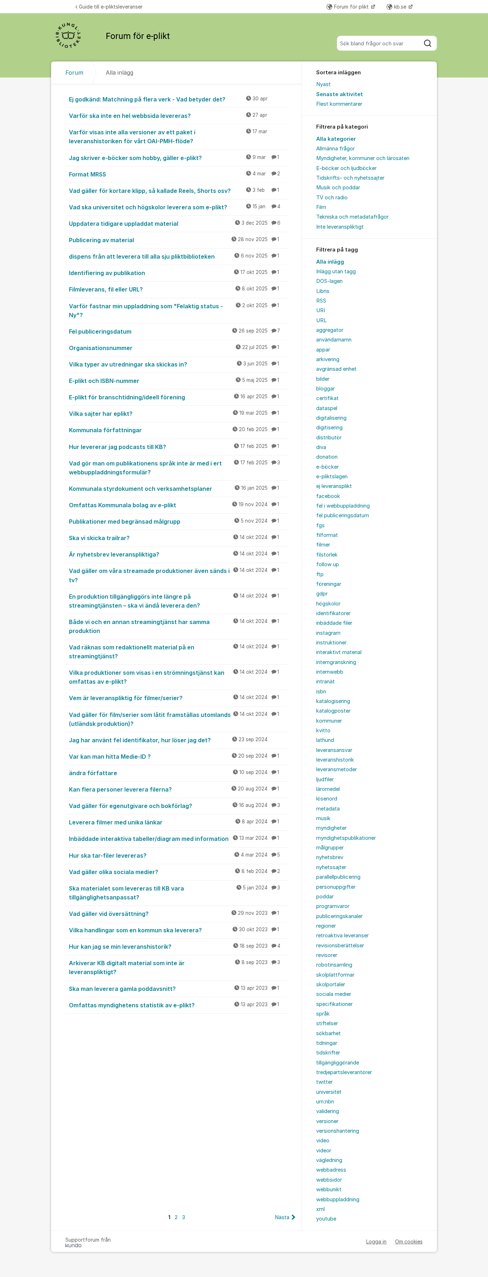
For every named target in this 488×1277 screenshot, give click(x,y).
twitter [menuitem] (324, 1082)
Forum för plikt (352, 7)
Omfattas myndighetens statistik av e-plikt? (174, 1005)
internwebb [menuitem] (329, 672)
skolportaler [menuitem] (330, 984)
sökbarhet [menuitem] (328, 1033)
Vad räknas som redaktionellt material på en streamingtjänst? (174, 652)
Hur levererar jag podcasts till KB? (174, 446)
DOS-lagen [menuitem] (329, 281)
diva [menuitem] (321, 447)
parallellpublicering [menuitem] (338, 877)
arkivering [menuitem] (327, 359)
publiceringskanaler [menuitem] (339, 916)
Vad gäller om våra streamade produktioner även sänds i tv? (174, 575)
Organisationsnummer (174, 347)
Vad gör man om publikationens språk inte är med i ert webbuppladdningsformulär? (174, 468)
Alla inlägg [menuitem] (330, 262)
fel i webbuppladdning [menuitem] (343, 506)
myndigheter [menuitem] (331, 828)
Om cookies (409, 1241)
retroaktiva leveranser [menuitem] (342, 935)
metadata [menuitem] (328, 808)
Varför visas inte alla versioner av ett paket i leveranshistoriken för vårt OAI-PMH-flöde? (168, 137)
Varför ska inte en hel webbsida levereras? (168, 115)
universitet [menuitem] (329, 1092)
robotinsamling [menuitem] (334, 965)
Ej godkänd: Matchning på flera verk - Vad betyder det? (168, 99)
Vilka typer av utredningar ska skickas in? (174, 364)
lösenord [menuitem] (326, 798)
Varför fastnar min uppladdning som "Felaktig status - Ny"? (174, 311)
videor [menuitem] (323, 1150)
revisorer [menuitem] (326, 955)
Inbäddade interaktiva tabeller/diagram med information (174, 838)
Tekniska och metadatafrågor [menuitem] (352, 217)
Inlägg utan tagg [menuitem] (336, 271)
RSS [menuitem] (321, 301)
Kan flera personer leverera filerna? (174, 789)
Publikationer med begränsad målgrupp (174, 521)
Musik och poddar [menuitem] (338, 187)
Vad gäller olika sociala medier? (174, 872)
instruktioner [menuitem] (331, 642)
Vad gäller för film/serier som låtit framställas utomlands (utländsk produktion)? (174, 719)
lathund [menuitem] (325, 740)
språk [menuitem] (323, 1014)
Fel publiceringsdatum (174, 331)
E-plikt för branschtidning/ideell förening (174, 397)
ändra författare (174, 773)
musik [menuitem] (323, 818)
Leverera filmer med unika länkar (174, 822)
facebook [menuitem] (328, 496)
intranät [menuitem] (325, 681)
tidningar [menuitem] (326, 1043)
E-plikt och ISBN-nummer (174, 380)
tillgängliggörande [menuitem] (337, 1062)
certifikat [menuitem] (327, 398)
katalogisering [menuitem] (333, 701)
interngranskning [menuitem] (336, 662)
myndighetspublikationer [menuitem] (346, 838)
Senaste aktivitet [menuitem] (339, 94)
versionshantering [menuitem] (337, 1131)
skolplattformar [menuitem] (335, 975)
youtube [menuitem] (326, 1219)
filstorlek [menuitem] (327, 555)
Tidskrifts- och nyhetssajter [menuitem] (350, 178)
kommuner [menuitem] (329, 721)
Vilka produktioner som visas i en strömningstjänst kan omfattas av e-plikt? (174, 677)
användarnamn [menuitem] (334, 339)
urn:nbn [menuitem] (325, 1101)
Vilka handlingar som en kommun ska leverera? (174, 930)
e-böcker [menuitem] (327, 467)
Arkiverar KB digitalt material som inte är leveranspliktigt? (174, 967)
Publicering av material (174, 240)
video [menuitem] (322, 1140)
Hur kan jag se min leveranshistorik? (174, 946)
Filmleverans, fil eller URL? (174, 289)
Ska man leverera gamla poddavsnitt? (174, 988)
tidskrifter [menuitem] (328, 1052)
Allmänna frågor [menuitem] (335, 148)
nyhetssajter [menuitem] (331, 867)
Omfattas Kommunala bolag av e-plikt (174, 505)
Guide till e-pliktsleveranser (111, 7)
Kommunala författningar (174, 430)
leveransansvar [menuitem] (334, 750)
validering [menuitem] (327, 1111)
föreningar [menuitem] (328, 584)
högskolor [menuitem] (328, 603)
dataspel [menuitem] (326, 408)
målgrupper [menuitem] (330, 847)
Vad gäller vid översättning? (174, 913)
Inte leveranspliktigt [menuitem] (340, 227)
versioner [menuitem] (327, 1121)
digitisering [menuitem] (329, 427)
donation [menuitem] (327, 457)
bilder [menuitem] (322, 379)
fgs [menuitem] (320, 525)
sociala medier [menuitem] (333, 994)
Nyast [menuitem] (323, 84)
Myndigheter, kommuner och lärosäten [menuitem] (362, 158)
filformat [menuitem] (327, 535)
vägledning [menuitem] (329, 1160)
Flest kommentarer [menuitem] (339, 104)
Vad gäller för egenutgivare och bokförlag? (174, 805)
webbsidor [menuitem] (329, 1180)
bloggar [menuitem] (325, 388)
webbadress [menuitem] (331, 1170)
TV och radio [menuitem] (332, 197)
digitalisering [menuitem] (331, 418)
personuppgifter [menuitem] (335, 887)
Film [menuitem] (321, 207)
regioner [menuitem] (326, 926)
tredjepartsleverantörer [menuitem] (344, 1072)
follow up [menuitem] (327, 564)
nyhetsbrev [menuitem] (329, 857)
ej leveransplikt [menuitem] (334, 486)
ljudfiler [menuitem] (325, 779)
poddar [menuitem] (325, 896)
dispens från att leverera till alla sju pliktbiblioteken (174, 256)
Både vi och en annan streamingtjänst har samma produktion (174, 626)
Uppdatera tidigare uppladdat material (174, 223)
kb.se (401, 7)
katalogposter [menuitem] (333, 711)
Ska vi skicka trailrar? (174, 538)
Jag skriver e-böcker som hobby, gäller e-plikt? (174, 157)
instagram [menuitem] (328, 633)
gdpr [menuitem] (322, 593)
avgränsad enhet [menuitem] (336, 369)
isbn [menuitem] (321, 691)
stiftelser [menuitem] (327, 1023)
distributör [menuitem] (329, 437)
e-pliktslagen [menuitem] (332, 476)
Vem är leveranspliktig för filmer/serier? (174, 698)
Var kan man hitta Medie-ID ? (174, 756)
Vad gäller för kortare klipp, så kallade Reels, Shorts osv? (174, 190)
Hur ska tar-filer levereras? (174, 855)
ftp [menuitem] (320, 574)
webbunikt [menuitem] (329, 1189)
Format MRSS (174, 174)
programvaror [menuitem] (332, 906)
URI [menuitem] (320, 310)
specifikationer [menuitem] (334, 1004)
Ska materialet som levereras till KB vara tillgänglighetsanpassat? (174, 893)
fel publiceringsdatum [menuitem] (342, 515)
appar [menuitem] (323, 349)
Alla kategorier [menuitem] (336, 139)
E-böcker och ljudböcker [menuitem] (346, 168)
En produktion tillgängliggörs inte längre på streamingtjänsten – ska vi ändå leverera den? (174, 601)
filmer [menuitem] (323, 545)
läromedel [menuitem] (328, 789)
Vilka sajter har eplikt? (174, 413)
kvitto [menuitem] (323, 730)
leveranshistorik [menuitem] (335, 760)
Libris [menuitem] (322, 291)
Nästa (282, 1217)
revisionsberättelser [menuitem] (340, 945)
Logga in (376, 1241)
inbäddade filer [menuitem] (334, 623)
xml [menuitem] (320, 1209)
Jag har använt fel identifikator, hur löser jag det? (168, 740)
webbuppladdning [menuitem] (337, 1199)
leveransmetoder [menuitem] (336, 769)
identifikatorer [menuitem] (333, 613)
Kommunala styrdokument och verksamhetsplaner (174, 488)
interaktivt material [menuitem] (339, 652)
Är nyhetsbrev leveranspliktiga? (174, 554)
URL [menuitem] (321, 320)
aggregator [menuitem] (329, 330)
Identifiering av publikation (174, 272)
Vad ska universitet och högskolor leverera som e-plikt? (174, 207)
